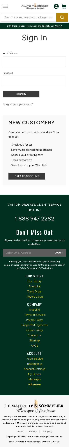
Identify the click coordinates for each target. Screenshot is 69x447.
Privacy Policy (34, 320)
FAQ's (34, 345)
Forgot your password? (18, 104)
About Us (34, 286)
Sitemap (34, 340)
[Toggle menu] (5, 6)
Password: (8, 73)
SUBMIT (59, 252)
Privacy (33, 431)
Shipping (34, 309)
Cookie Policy (34, 330)
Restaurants (34, 363)
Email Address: (10, 53)
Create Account (27, 176)
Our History (34, 281)
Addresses (34, 384)
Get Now (55, 26)
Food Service (34, 358)
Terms (20, 431)
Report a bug (34, 296)
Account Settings (34, 369)
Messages (35, 379)
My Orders (34, 374)
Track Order (34, 291)
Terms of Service (34, 314)
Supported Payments (35, 325)
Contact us (34, 335)
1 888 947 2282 (34, 218)
